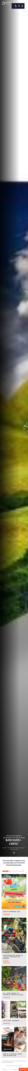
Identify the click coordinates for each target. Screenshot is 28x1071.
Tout (5, 871)
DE (16, 6)
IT (19, 6)
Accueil (4, 847)
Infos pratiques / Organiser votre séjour (16, 847)
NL (15, 5)
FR (22, 5)
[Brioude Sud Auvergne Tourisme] (7, 3)
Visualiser (6, 961)
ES (22, 6)
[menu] (25, 7)
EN (19, 5)
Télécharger (6, 914)
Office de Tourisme (17, 871)
